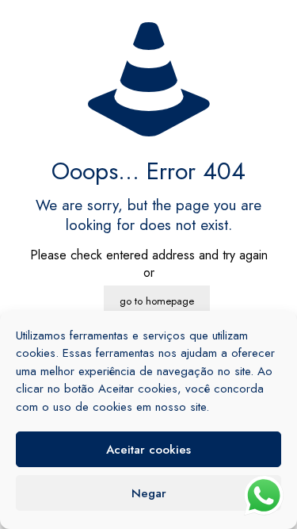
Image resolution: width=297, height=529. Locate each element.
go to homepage (157, 301)
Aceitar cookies (148, 449)
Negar (148, 493)
